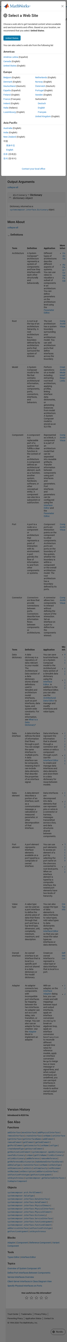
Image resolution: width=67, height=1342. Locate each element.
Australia (7, 128)
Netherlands (41, 77)
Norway (39, 82)
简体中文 (10, 145)
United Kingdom (43, 116)
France (6, 99)
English (41, 108)
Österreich (40, 86)
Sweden (39, 95)
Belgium (7, 77)
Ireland (6, 103)
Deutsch (42, 103)
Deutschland (9, 86)
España (7, 90)
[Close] (62, 6)
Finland (7, 95)
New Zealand (9, 137)
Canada (7, 61)
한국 (5, 158)
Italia (5, 108)
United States (9, 65)
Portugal (39, 90)
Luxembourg (9, 112)
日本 (5, 154)
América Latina (10, 57)
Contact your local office (33, 169)
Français (42, 112)
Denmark (7, 82)
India (5, 132)
